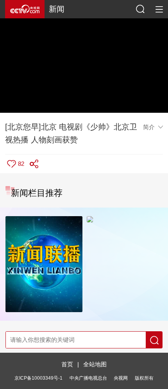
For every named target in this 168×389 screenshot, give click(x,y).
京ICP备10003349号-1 (38, 378)
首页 (67, 364)
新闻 (56, 9)
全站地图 (95, 364)
